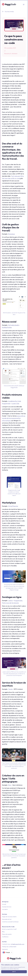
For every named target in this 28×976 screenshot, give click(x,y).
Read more (16, 968)
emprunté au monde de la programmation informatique (13, 418)
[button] (23, 4)
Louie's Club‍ (15, 403)
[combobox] (7, 952)
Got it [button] (14, 971)
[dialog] (14, 969)
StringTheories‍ (13, 506)
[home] (9, 4)
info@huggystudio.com (17, 944)
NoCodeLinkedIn (13, 325)
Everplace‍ (11, 234)
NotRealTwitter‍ (7, 327)
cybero (10, 600)
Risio (9, 785)
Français (8, 952)
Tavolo (10, 689)
